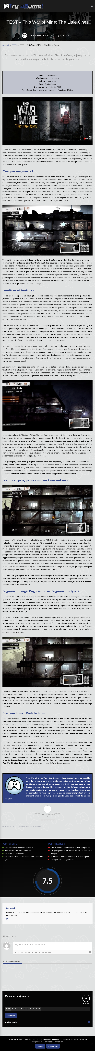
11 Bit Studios (10, 826)
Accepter (40, 1046)
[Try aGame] (23, 9)
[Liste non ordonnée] (32, 952)
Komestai (10, 908)
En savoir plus (53, 1046)
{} (46, 952)
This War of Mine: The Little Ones (29, 826)
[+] (49, 952)
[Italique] (18, 952)
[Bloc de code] (39, 952)
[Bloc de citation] (36, 952)
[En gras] (15, 952)
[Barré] (25, 952)
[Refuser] (92, 1043)
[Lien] (43, 952)
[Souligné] (22, 952)
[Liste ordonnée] (29, 952)
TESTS (15, 45)
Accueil (6, 45)
